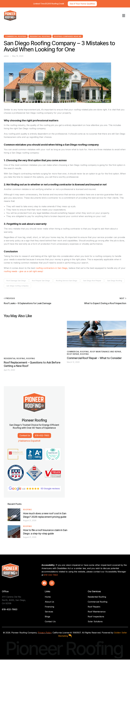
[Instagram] (52, 583)
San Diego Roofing (114, 281)
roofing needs (10, 271)
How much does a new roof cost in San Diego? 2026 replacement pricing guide (44, 515)
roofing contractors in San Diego (51, 268)
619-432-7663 (51, 575)
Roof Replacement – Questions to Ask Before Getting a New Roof (32, 364)
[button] (123, 15)
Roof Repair (73, 354)
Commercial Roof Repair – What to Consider (94, 358)
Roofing (30, 358)
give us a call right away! (31, 271)
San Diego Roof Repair (92, 281)
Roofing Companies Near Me (67, 36)
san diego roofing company (17, 286)
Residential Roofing (40, 36)
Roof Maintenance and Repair (105, 352)
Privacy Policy (44, 632)
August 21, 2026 (29, 520)
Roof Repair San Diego (41, 281)
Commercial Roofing (15, 36)
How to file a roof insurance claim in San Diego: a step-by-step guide (45, 532)
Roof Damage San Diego (16, 281)
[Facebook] (44, 583)
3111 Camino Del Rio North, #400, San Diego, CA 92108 (14, 600)
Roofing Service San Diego (66, 281)
